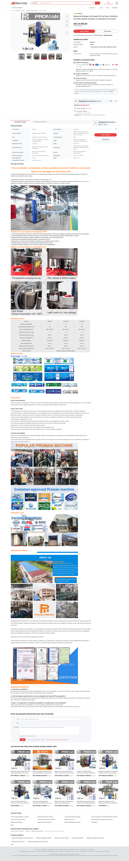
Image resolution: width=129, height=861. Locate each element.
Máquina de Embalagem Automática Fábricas (22, 838)
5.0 (100, 124)
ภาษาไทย (89, 851)
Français (45, 851)
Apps (107, 7)
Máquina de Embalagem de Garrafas (95, 838)
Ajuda (101, 7)
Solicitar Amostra (108, 35)
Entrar (116, 4)
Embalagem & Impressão (20, 10)
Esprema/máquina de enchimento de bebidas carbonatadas (104, 816)
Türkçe (93, 851)
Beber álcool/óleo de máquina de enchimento (101, 819)
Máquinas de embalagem (16, 822)
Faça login (76, 115)
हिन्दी (84, 851)
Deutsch (61, 851)
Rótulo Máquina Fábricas (78, 838)
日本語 (80, 851)
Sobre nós (37, 849)
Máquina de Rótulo (43, 10)
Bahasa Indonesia (105, 851)
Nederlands (67, 851)
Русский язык (51, 851)
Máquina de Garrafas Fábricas (62, 838)
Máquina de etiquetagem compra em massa (38, 841)
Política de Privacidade (60, 849)
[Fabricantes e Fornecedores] (19, 3)
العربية (72, 851)
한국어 (76, 851)
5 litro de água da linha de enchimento (46, 819)
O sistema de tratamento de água (72, 816)
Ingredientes (94, 822)
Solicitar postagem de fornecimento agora (57, 739)
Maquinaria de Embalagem (31, 10)
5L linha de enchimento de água (18, 819)
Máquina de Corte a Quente (18, 841)
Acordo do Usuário (51, 849)
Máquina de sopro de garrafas (45, 822)
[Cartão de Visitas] (116, 128)
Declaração (43, 849)
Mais (12, 844)
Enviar (22, 739)
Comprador (92, 7)
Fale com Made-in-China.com (73, 849)
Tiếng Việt (98, 851)
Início (12, 10)
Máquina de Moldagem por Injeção (72, 822)
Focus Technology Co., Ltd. (62, 854)
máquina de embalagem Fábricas (44, 838)
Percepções (91, 849)
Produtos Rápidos (84, 849)
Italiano (56, 851)
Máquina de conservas (69, 819)
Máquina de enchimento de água (45, 816)
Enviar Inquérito (84, 31)
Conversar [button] (108, 31)
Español (34, 851)
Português (39, 851)
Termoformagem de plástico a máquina (20, 816)
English (29, 851)
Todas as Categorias (17, 7)
